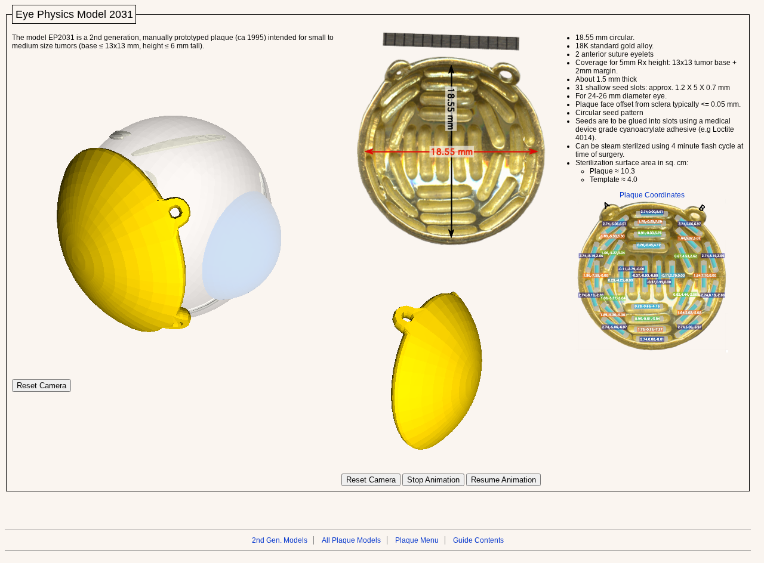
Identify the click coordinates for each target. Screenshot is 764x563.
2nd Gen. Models (279, 540)
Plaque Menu (417, 540)
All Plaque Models (351, 540)
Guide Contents (478, 540)
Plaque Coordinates (652, 195)
